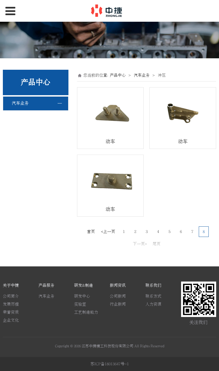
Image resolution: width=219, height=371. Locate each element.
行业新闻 (118, 304)
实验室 (80, 304)
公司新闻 (118, 296)
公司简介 (11, 296)
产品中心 (118, 75)
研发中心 (82, 296)
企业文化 (11, 320)
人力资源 (153, 304)
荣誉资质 (11, 312)
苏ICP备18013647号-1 (109, 364)
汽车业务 (20, 103)
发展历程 (11, 304)
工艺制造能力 (86, 312)
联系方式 (153, 296)
